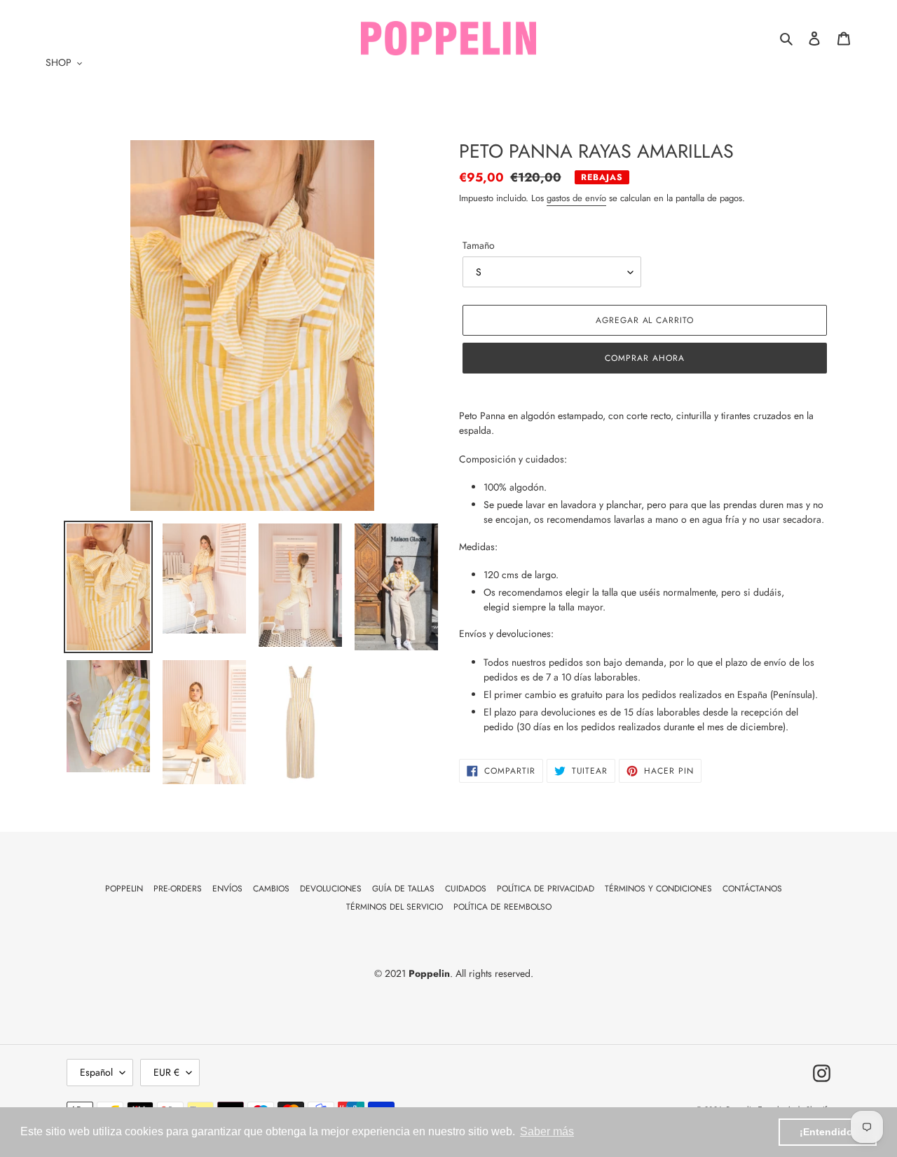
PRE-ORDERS (177, 888)
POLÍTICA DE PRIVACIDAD (545, 888)
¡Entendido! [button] (828, 1131)
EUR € (166, 1072)
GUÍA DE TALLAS (403, 888)
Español (96, 1072)
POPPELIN (124, 888)
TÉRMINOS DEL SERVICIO (394, 907)
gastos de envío (576, 198)
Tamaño (479, 245)
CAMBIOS (271, 888)
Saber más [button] (547, 1131)
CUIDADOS (465, 888)
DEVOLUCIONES (331, 888)
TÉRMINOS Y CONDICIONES (658, 888)
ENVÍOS (227, 888)
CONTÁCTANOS (752, 888)
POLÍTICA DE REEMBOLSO (502, 907)
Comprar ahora (644, 358)
